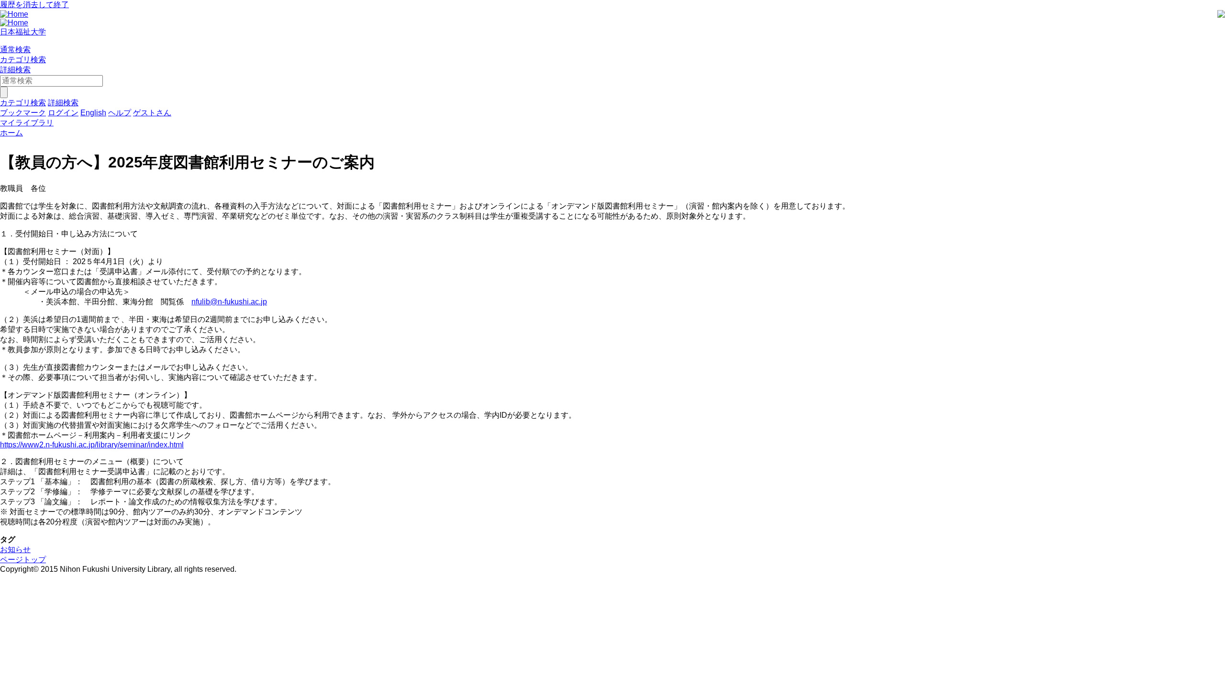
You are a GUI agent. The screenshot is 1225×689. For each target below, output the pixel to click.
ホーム (11, 133)
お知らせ (15, 549)
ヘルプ (119, 113)
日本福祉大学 (23, 32)
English (93, 113)
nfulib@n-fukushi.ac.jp (229, 302)
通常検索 (15, 49)
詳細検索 (15, 70)
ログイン (63, 113)
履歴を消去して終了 (34, 4)
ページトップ (23, 560)
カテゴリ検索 (23, 60)
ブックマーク (23, 113)
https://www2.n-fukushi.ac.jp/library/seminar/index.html (92, 445)
